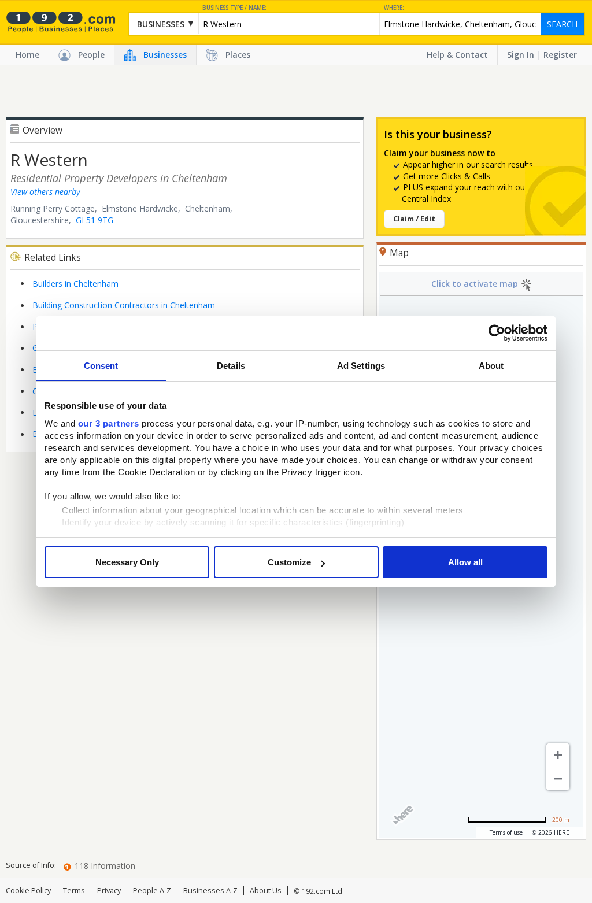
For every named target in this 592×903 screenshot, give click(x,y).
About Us (266, 890)
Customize (289, 562)
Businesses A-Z (210, 890)
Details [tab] (231, 366)
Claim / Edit (414, 219)
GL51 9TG (94, 219)
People (91, 54)
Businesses (165, 54)
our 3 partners (108, 423)
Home (27, 54)
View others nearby (45, 191)
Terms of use (506, 832)
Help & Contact (457, 54)
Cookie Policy (28, 890)
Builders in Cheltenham (75, 283)
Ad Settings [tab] (361, 366)
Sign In (520, 54)
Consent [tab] (101, 366)
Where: (394, 8)
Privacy (109, 890)
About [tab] (491, 366)
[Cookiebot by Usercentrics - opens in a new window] (496, 333)
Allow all (465, 562)
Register (560, 54)
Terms (74, 890)
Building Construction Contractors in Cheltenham (123, 304)
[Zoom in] (557, 755)
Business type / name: (234, 8)
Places (237, 54)
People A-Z (152, 890)
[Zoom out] (557, 778)
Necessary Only (127, 562)
